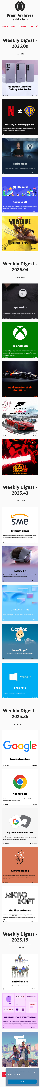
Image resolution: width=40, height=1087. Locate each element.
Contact (22, 26)
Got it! (22, 1082)
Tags (13, 26)
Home (5, 26)
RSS (31, 26)
